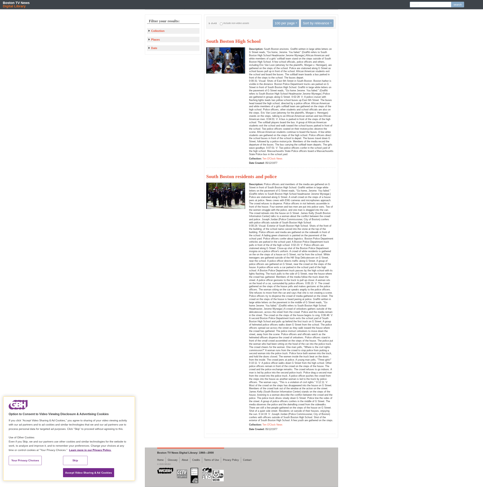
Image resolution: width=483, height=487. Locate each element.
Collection (158, 30)
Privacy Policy (231, 460)
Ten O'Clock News (272, 158)
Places (155, 39)
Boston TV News (16, 4)
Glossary (173, 460)
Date (154, 48)
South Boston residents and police (241, 176)
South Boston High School (233, 41)
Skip (75, 460)
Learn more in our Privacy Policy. (90, 450)
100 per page (285, 23)
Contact (247, 460)
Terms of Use (211, 460)
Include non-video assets (236, 23)
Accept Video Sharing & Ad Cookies (88, 472)
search (458, 4)
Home (160, 460)
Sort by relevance (316, 23)
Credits (196, 460)
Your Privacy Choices (25, 460)
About (185, 460)
